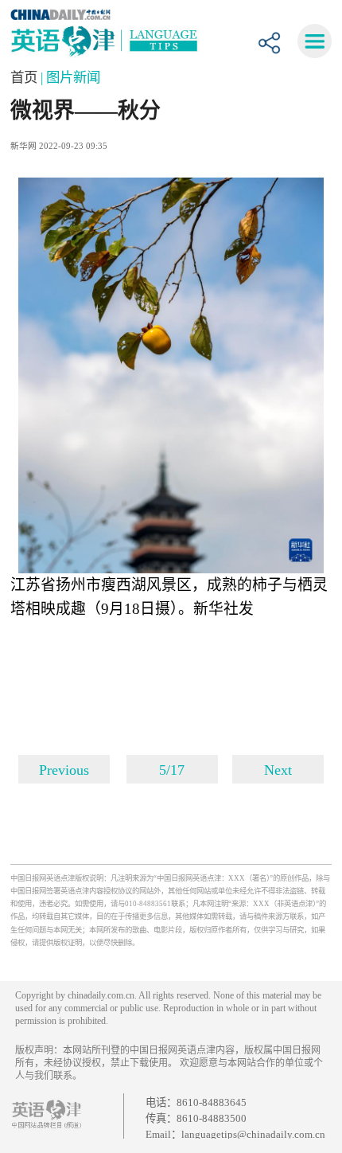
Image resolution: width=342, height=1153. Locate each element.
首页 (25, 77)
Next (278, 770)
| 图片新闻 (70, 77)
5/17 (172, 770)
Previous (64, 770)
